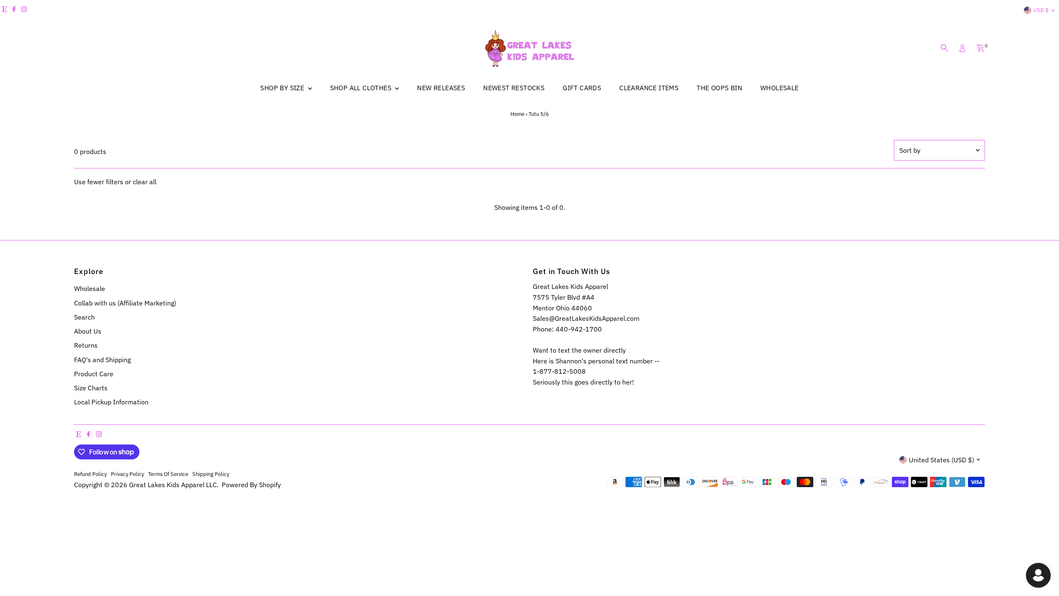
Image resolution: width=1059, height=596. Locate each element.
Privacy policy (127, 474)
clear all (144, 182)
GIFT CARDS (582, 88)
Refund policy (90, 474)
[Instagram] (24, 10)
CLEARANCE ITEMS (648, 88)
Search (84, 317)
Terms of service (168, 474)
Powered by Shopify (251, 485)
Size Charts (91, 388)
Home (517, 114)
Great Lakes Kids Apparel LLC (173, 485)
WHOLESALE (779, 88)
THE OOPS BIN (719, 88)
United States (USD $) (941, 460)
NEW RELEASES (441, 88)
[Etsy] (4, 10)
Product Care (93, 374)
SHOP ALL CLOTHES (361, 88)
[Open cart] (980, 48)
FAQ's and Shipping (102, 360)
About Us (87, 331)
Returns (86, 345)
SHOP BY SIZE (283, 88)
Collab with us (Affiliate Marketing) (125, 303)
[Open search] (944, 48)
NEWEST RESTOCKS (513, 88)
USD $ (1041, 10)
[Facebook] (14, 10)
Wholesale (89, 288)
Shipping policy (210, 474)
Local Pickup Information (111, 402)
